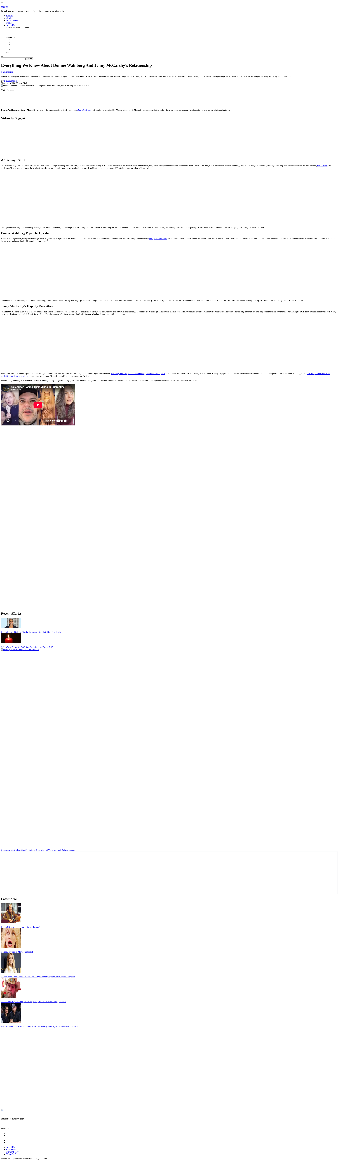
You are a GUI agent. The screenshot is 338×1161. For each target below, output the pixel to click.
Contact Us (11, 1149)
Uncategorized (7, 72)
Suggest (4, 7)
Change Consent (40, 1159)
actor (84, 110)
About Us (10, 1147)
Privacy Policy (12, 1152)
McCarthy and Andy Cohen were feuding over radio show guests (138, 373)
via (322, 166)
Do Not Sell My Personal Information (16, 1159)
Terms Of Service (13, 1154)
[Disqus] (169, 461)
